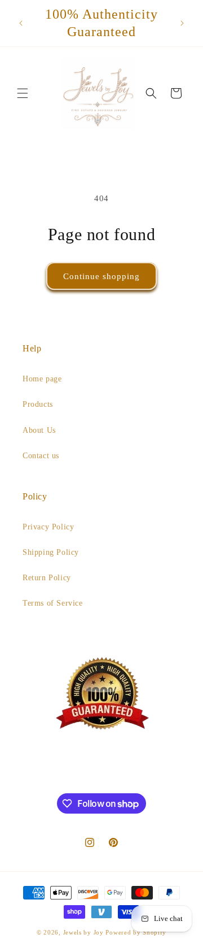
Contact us (41, 455)
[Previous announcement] (20, 23)
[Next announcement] (182, 23)
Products (38, 404)
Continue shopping (101, 276)
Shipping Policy (51, 552)
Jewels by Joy (83, 932)
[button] (22, 93)
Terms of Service (53, 603)
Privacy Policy (48, 527)
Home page (42, 379)
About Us (39, 430)
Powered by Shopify (135, 932)
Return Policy (47, 577)
